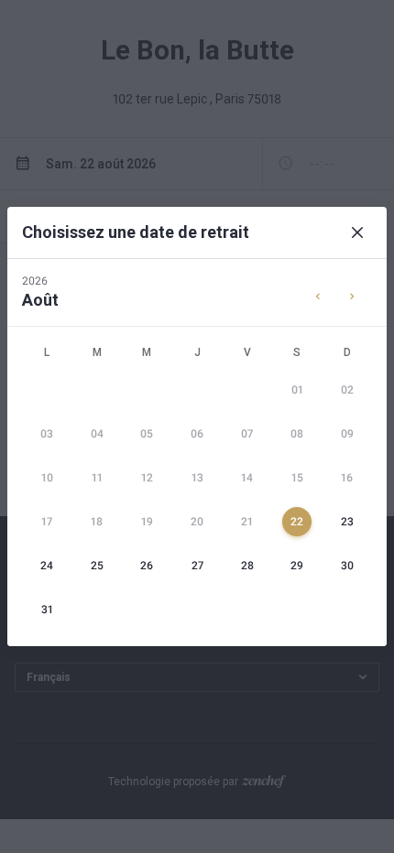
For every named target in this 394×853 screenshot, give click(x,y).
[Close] (357, 232)
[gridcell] (297, 390)
